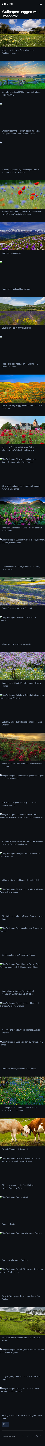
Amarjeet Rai (9, 1436)
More (5, 1424)
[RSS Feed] (41, 1436)
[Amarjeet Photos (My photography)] (23, 1436)
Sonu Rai (7, 4)
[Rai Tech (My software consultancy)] (32, 1436)
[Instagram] (37, 1436)
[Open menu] (40, 3)
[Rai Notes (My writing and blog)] (27, 1436)
